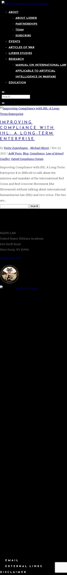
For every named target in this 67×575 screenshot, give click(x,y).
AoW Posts (15, 153)
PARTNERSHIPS (26, 24)
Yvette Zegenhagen (16, 148)
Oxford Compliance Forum (27, 159)
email (12, 560)
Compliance (37, 153)
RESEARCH (16, 59)
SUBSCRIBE (23, 35)
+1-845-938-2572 (10, 258)
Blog (26, 153)
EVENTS (14, 41)
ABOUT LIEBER (26, 18)
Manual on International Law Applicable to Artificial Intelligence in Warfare (40, 71)
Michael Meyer (39, 148)
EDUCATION (17, 82)
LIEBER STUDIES (20, 53)
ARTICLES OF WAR (21, 47)
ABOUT (14, 12)
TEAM (19, 29)
